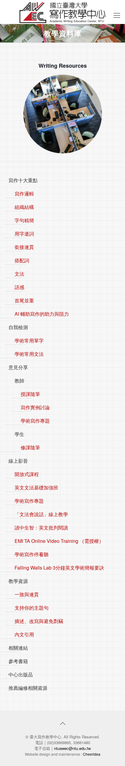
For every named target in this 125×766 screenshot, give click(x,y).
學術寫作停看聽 (32, 554)
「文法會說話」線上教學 (41, 514)
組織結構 (24, 206)
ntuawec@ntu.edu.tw (72, 748)
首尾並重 (24, 300)
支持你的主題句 (32, 607)
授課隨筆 (30, 393)
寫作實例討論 (35, 407)
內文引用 (24, 634)
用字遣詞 (24, 233)
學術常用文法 (29, 353)
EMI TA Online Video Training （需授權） (59, 540)
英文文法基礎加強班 (36, 487)
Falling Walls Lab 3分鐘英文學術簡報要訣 (59, 567)
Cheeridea (91, 754)
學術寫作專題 (35, 420)
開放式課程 (27, 474)
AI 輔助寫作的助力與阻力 (42, 313)
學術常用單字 (29, 340)
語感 (19, 287)
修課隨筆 (30, 447)
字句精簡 (24, 220)
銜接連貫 (24, 246)
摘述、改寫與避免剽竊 (39, 621)
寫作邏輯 (24, 193)
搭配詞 (22, 260)
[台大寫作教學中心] (62, 12)
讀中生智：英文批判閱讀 (41, 527)
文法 (19, 273)
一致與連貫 (27, 594)
